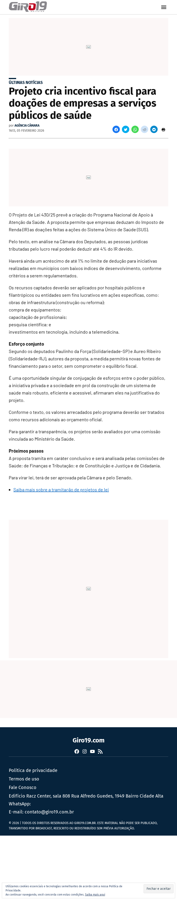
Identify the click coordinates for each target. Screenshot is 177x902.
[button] (116, 129)
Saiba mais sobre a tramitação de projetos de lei (61, 489)
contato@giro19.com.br (49, 812)
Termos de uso (24, 779)
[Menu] (164, 7)
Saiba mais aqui (95, 894)
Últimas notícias (26, 82)
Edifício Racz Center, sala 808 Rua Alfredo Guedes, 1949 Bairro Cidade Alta (86, 796)
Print (163, 129)
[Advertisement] (88, 868)
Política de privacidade (33, 770)
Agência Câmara (27, 126)
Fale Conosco (22, 787)
